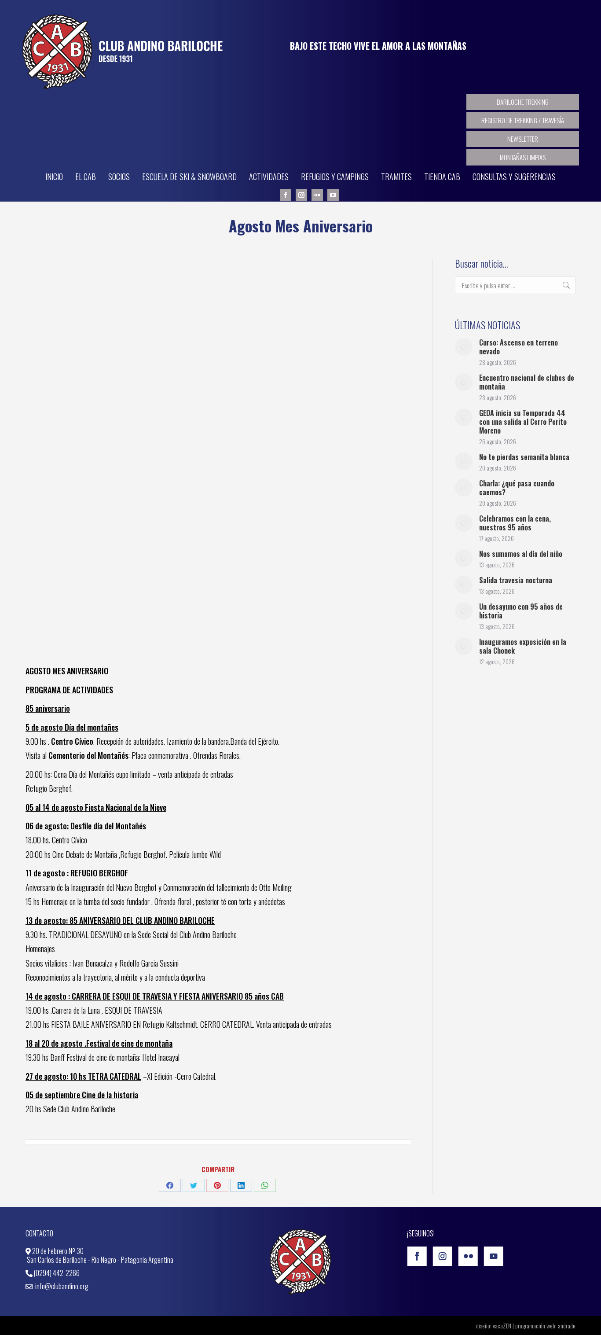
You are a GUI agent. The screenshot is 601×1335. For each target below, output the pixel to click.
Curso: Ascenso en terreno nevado (518, 347)
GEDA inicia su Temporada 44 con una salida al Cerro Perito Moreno (523, 421)
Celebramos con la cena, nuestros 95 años (515, 523)
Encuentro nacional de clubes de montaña (526, 382)
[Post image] (464, 347)
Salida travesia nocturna (515, 580)
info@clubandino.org (61, 1286)
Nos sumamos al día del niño (520, 553)
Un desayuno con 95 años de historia (521, 611)
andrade (566, 1325)
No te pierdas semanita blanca (524, 456)
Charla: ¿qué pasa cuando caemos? (516, 487)
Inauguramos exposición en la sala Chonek (522, 646)
